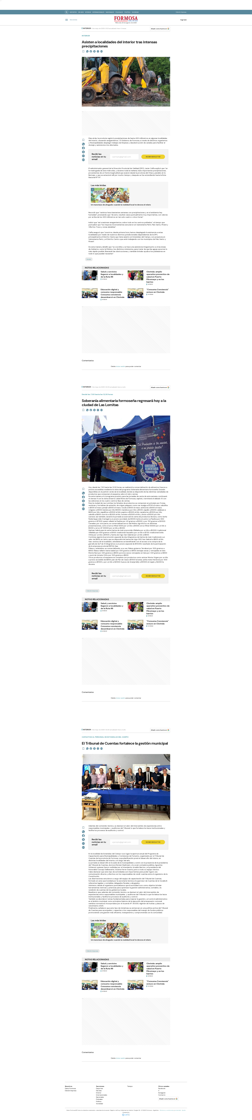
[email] (98, 51)
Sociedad (135, 12)
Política (127, 12)
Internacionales (98, 12)
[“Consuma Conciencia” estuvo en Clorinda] (135, 293)
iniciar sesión (120, 366)
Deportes (73, 12)
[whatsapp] (87, 51)
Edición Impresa (181, 12)
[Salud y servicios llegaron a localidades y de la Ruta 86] (90, 275)
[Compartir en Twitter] (94, 51)
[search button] (66, 12)
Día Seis (81, 12)
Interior (88, 12)
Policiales (119, 12)
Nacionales (110, 12)
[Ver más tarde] (83, 51)
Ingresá (183, 20)
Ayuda (183, 1110)
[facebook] (91, 51)
